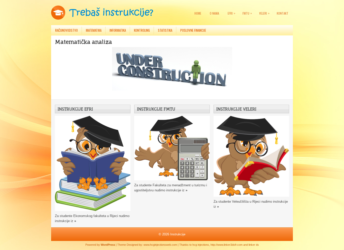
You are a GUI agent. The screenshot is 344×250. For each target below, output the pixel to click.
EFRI (231, 13)
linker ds (254, 244)
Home (197, 13)
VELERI (264, 13)
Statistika (165, 30)
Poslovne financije (193, 30)
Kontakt (282, 13)
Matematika (93, 30)
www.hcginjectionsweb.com (160, 244)
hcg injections (200, 244)
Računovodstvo (66, 30)
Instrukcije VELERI (236, 109)
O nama (214, 13)
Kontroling (142, 30)
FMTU (247, 13)
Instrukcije (177, 234)
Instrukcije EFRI (75, 109)
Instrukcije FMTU (156, 109)
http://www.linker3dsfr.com (227, 244)
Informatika (118, 30)
